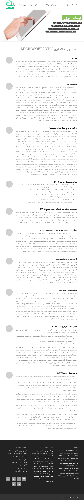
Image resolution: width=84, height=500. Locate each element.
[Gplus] (53, 497)
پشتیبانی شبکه (48, 453)
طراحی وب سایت (43, 474)
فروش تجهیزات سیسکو (40, 479)
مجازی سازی (39, 461)
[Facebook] (57, 497)
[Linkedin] (60, 497)
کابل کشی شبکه (48, 456)
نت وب (63, 497)
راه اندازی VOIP (38, 453)
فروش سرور (49, 481)
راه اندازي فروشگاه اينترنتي (45, 451)
